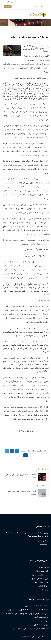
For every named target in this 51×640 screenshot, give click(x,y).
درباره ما (45, 590)
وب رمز (24, 636)
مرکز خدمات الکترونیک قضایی (37, 606)
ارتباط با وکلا (44, 586)
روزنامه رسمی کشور (41, 617)
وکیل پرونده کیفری (30, 411)
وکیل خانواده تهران (41, 582)
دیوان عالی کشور (42, 621)
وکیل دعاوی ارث (14, 411)
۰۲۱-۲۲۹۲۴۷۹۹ (43, 541)
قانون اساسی (27, 96)
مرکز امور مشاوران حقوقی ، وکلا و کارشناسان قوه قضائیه (27, 613)
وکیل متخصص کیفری (40, 578)
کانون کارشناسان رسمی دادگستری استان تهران (31, 628)
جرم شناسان (27, 104)
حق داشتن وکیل (12, 98)
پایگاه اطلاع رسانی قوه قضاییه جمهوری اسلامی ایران (28, 609)
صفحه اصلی (44, 567)
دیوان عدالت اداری (41, 624)
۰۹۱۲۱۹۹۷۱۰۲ (11, 2)
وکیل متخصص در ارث (40, 575)
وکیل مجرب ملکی (42, 571)
